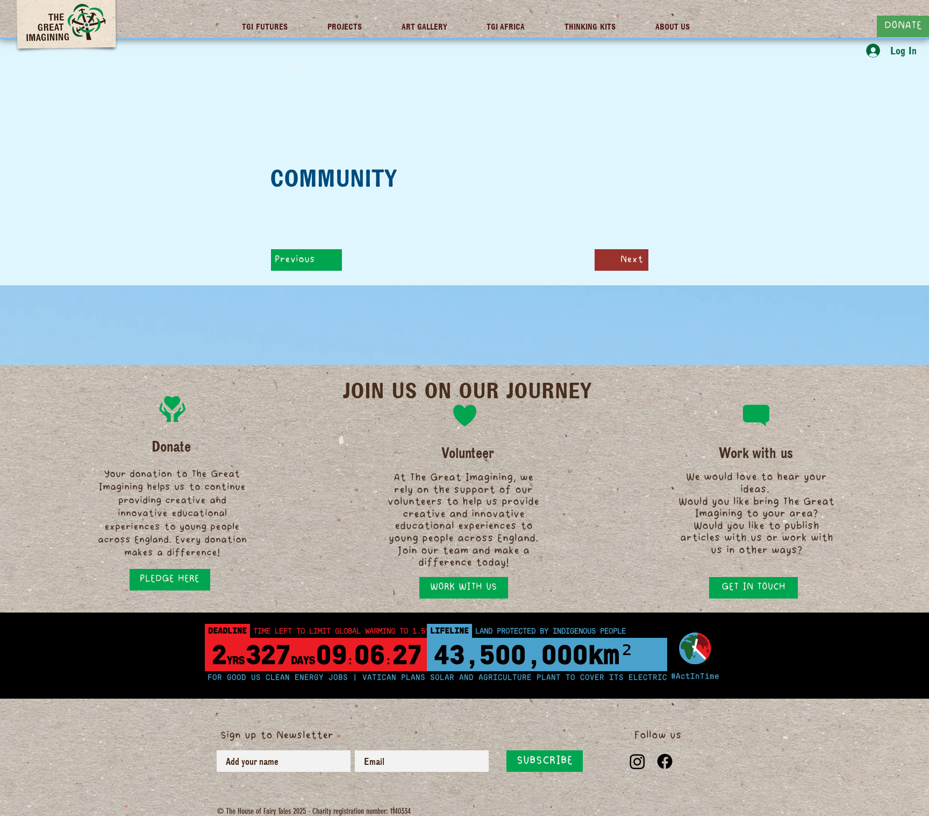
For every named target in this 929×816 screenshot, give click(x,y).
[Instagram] (637, 761)
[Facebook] (665, 761)
